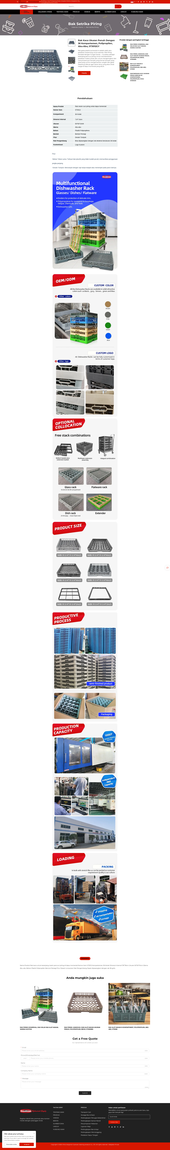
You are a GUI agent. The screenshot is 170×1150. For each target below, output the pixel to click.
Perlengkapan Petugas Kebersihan (93, 1118)
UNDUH (124, 12)
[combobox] (25, 1058)
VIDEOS (87, 12)
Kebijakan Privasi (114, 1144)
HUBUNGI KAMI (137, 12)
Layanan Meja (85, 1126)
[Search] (118, 6)
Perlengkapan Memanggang (91, 1132)
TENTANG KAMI (62, 12)
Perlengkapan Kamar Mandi (91, 1121)
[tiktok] (149, 2)
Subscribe (114, 1122)
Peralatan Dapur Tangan (89, 1135)
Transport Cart (86, 1112)
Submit (85, 1093)
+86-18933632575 (22, 1)
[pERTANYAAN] (167, 568)
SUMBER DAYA (110, 12)
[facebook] (138, 2)
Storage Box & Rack (88, 1115)
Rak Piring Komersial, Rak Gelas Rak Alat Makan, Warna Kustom (139, 45)
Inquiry (84, 73)
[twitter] (147, 2)
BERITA (97, 12)
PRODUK (76, 12)
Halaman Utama (45, 12)
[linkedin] (152, 2)
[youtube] (141, 2)
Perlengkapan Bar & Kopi (89, 1129)
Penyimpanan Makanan (89, 1123)
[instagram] (144, 2)
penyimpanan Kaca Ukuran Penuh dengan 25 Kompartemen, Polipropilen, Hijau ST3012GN (139, 77)
